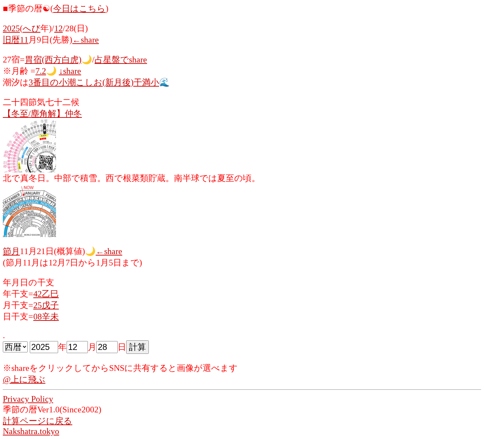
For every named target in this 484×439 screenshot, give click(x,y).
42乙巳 (46, 293)
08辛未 (46, 316)
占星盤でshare (121, 59)
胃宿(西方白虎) (53, 59)
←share (85, 39)
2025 (11, 28)
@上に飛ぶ (24, 379)
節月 (11, 251)
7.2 (40, 71)
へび (31, 28)
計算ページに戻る (37, 421)
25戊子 (46, 305)
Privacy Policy (28, 399)
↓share (70, 71)
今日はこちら (79, 8)
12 (58, 28)
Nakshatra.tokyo (31, 431)
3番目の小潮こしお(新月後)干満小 (94, 82)
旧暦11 (15, 39)
